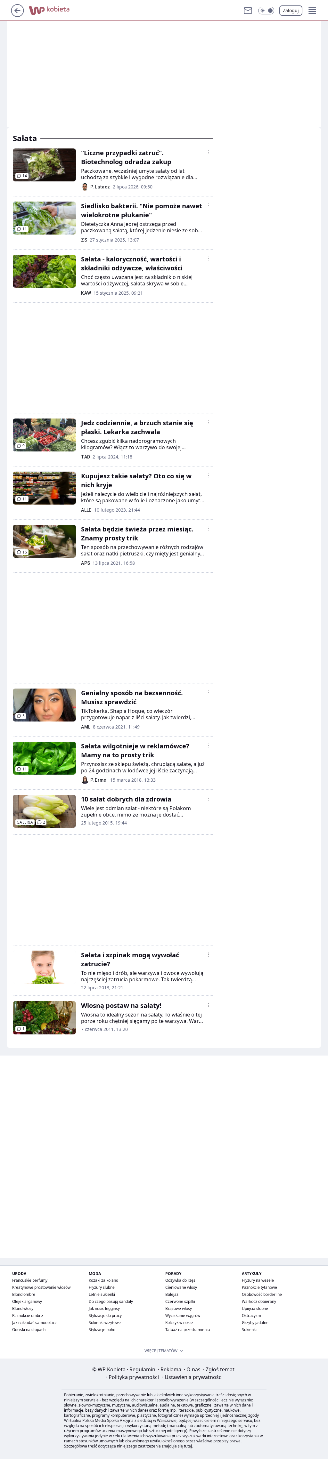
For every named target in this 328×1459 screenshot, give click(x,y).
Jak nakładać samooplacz (34, 1322)
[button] (266, 10)
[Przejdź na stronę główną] (17, 15)
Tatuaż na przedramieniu (187, 1329)
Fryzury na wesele (258, 1280)
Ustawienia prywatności (192, 1377)
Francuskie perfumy (29, 1280)
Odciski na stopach (28, 1329)
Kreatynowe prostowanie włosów (41, 1287)
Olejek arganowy (27, 1301)
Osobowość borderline (262, 1294)
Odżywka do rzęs (180, 1280)
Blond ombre (23, 1294)
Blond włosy (22, 1308)
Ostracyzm (251, 1315)
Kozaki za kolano (103, 1280)
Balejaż (171, 1294)
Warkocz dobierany (259, 1301)
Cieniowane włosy (181, 1287)
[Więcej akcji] (209, 152)
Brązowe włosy (178, 1308)
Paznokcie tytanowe (259, 1287)
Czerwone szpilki (180, 1301)
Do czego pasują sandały (111, 1301)
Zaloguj (291, 10)
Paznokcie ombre (27, 1315)
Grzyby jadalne (255, 1322)
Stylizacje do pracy (105, 1315)
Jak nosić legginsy (104, 1308)
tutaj (188, 1446)
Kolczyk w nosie (179, 1322)
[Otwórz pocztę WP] (248, 10)
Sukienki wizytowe (105, 1322)
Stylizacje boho (102, 1329)
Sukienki (249, 1329)
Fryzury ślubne (102, 1287)
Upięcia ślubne (255, 1308)
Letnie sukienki (102, 1294)
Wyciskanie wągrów (182, 1315)
